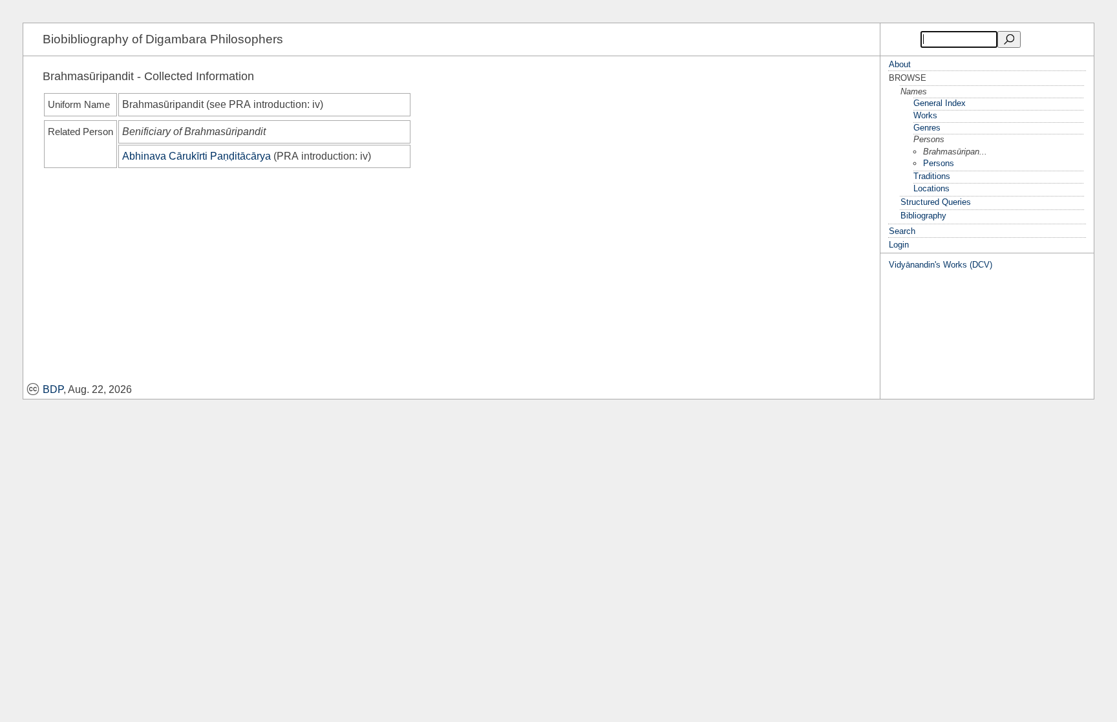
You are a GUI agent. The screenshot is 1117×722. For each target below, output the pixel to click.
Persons (938, 163)
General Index (939, 103)
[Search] (1009, 39)
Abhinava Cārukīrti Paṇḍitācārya (196, 156)
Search (902, 231)
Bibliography (923, 215)
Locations (931, 188)
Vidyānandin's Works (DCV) (940, 265)
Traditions (931, 176)
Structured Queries (935, 202)
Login (899, 245)
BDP (53, 389)
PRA (240, 104)
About (900, 64)
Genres (927, 128)
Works (925, 115)
